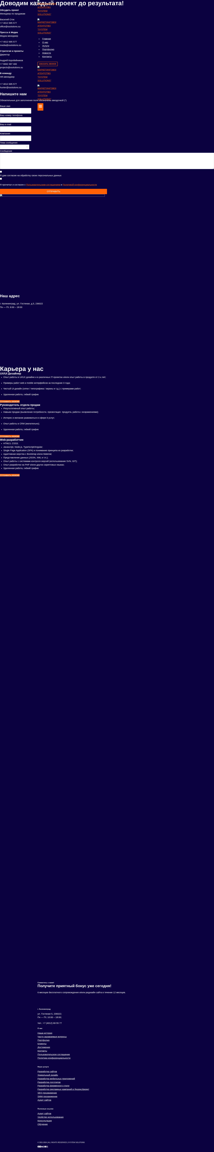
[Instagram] (40, 1147)
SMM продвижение (47, 1096)
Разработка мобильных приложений (56, 1078)
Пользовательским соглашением (43, 185)
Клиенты (42, 1044)
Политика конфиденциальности (54, 1058)
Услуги (45, 46)
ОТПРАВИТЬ (53, 191)
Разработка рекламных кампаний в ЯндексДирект (63, 1089)
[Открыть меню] (40, 106)
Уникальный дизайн (48, 1075)
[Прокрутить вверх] (208, 1143)
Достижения (44, 1047)
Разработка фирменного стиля (53, 1086)
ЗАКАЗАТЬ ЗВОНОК (47, 64)
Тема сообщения (8, 142)
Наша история (45, 1033)
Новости (46, 53)
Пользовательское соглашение (54, 1054)
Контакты (47, 56)
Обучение (43, 1124)
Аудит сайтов (44, 1100)
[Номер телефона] (47, 1147)
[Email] (45, 1147)
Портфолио (48, 49)
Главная (46, 39)
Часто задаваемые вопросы (52, 1036)
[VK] (42, 1147)
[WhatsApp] (44, 1147)
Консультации (45, 1120)
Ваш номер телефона (11, 115)
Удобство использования (51, 1117)
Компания (5, 133)
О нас (45, 42)
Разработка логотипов (49, 1082)
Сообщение (6, 151)
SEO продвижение (47, 1093)
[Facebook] (38, 1147)
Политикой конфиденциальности (80, 185)
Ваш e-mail (5, 124)
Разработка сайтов (47, 1071)
